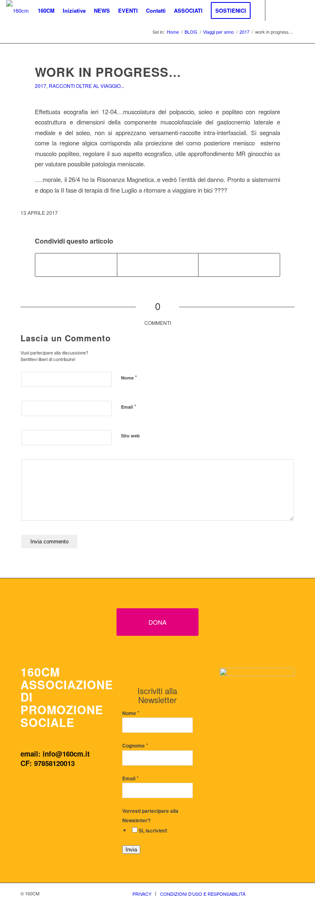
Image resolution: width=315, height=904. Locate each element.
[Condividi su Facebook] (76, 264)
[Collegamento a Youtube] (303, 10)
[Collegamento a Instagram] (290, 10)
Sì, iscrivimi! (153, 830)
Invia (131, 849)
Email (128, 406)
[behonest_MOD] (256, 711)
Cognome (135, 745)
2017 (40, 85)
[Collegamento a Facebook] (278, 10)
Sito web (130, 435)
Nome (129, 377)
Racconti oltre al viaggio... (86, 85)
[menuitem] (46, 10)
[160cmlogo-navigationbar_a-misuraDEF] (17, 10)
